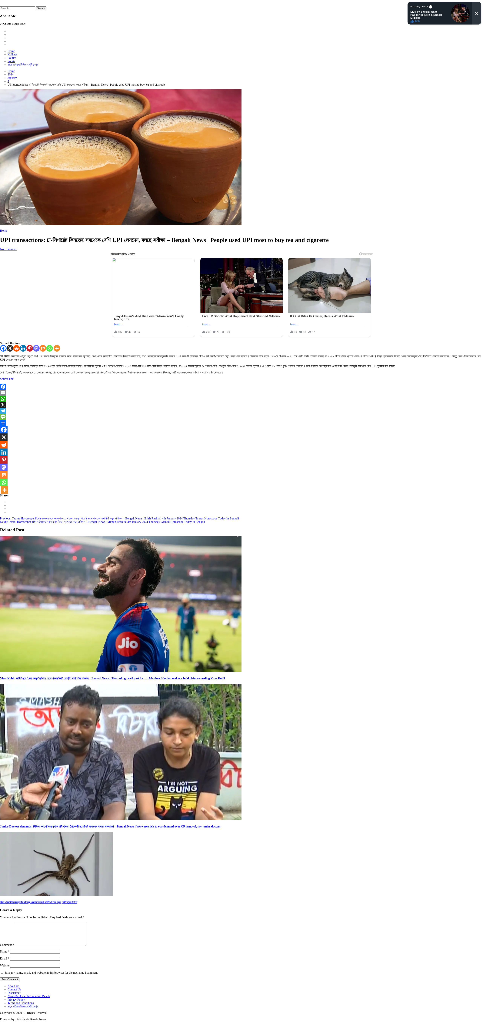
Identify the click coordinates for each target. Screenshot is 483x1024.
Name (4, 951)
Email (4, 958)
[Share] (241, 423)
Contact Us (14, 989)
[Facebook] (3, 348)
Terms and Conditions (21, 1003)
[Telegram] (241, 411)
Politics (12, 57)
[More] (57, 348)
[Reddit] (16, 348)
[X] (10, 348)
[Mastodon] (36, 348)
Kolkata (12, 54)
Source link (7, 378)
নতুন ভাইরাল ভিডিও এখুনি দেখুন (23, 64)
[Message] (241, 417)
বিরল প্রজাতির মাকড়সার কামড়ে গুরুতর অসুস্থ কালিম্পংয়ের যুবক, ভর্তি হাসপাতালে (38, 902)
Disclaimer (14, 992)
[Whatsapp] (49, 348)
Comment (7, 944)
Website (4, 965)
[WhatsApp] (241, 399)
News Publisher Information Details (29, 996)
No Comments (8, 249)
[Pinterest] (29, 348)
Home (11, 51)
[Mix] (43, 348)
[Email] (241, 393)
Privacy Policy (16, 999)
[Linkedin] (23, 348)
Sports (11, 61)
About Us (13, 986)
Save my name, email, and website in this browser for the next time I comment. (51, 972)
